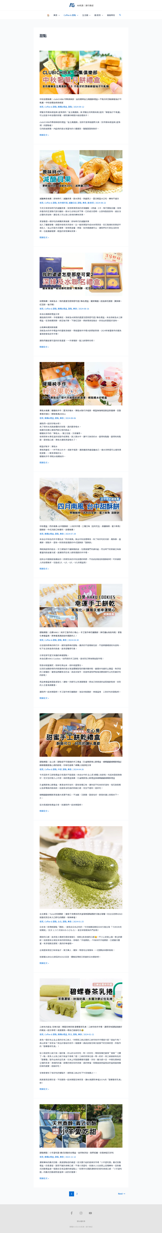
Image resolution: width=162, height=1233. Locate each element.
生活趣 (85, 15)
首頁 (42, 106)
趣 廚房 (97, 15)
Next (121, 1193)
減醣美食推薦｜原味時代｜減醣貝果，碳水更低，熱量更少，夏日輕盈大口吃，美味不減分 (79, 198)
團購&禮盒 (62, 106)
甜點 (70, 106)
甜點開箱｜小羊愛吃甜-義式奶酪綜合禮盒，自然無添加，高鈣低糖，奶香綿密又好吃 (77, 1152)
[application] (58, 15)
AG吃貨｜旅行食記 (85, 5)
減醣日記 (73, 202)
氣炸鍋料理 (63, 202)
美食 (55, 15)
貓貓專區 (111, 15)
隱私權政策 (81, 1221)
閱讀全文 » (44, 135)
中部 (60, 769)
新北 (70, 1034)
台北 (60, 921)
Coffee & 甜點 (70, 15)
